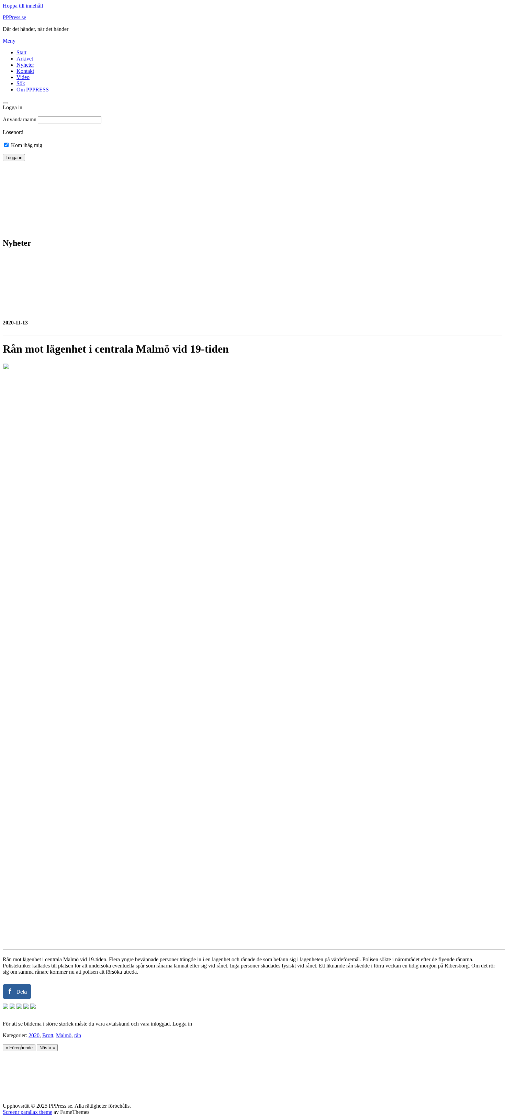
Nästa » (47, 1047)
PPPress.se (14, 17)
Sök (20, 83)
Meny (9, 41)
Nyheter (25, 65)
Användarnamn (19, 119)
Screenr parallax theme (27, 1112)
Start (21, 52)
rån (77, 1035)
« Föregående (19, 1047)
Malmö (63, 1035)
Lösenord (13, 132)
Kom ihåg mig (26, 145)
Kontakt (25, 71)
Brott (47, 1035)
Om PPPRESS (32, 89)
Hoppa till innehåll (23, 6)
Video (23, 77)
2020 (34, 1035)
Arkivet (24, 59)
